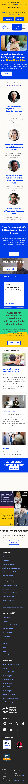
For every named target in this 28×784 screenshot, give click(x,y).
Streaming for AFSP (8, 694)
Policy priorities (7, 632)
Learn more (6, 73)
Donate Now (17, 27)
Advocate (5, 560)
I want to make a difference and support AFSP (14, 211)
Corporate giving (8, 679)
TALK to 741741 (21, 4)
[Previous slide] (3, 291)
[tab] (4, 307)
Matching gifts (7, 676)
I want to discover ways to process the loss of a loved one (14, 108)
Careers (5, 621)
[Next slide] (25, 291)
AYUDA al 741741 (14, 14)
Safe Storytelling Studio (10, 625)
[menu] (24, 27)
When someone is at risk (10, 596)
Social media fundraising (10, 698)
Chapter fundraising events (11, 672)
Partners (5, 640)
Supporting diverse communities (12, 608)
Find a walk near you (14, 85)
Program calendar (8, 575)
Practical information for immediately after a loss (11, 370)
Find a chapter (7, 557)
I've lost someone (8, 411)
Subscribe (14, 542)
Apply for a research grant (11, 568)
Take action (14, 254)
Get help (5, 448)
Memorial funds (7, 687)
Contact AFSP (6, 655)
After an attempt (7, 589)
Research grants (7, 628)
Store (4, 647)
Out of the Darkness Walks (11, 664)
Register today (9, 303)
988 (10, 4)
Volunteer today (10, 269)
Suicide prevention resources (11, 604)
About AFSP (6, 617)
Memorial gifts (7, 690)
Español (19, 19)
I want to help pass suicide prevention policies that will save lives (14, 179)
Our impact (6, 636)
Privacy (4, 651)
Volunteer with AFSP (9, 572)
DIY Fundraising (7, 702)
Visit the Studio (14, 342)
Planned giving (7, 683)
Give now (5, 668)
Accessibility (9, 19)
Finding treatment (8, 600)
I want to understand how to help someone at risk (14, 147)
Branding (5, 643)
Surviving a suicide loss (9, 593)
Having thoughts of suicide (11, 585)
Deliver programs (8, 564)
